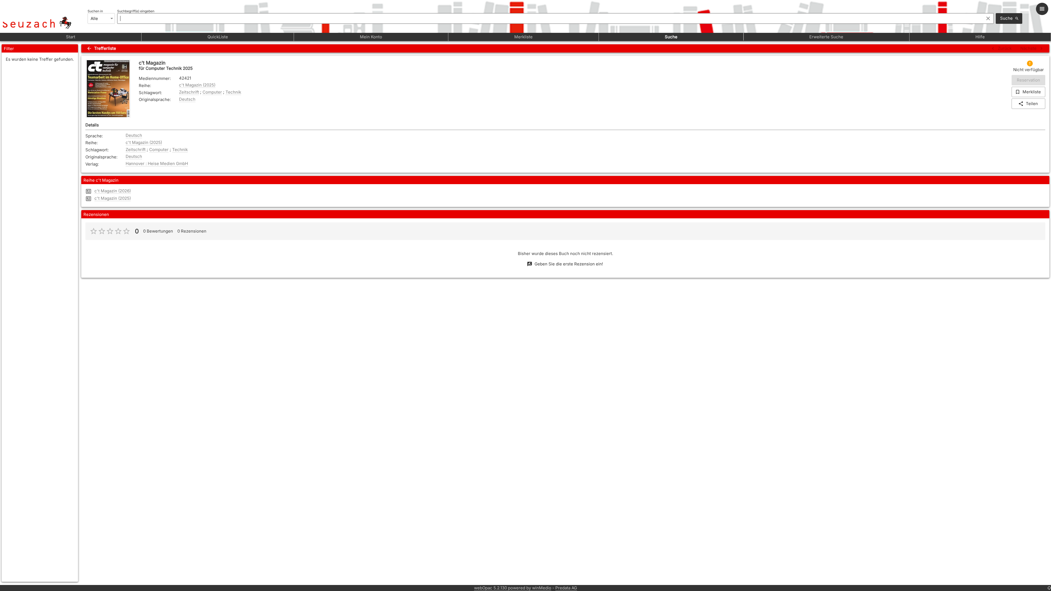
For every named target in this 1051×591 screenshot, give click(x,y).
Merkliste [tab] (523, 36)
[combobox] (549, 18)
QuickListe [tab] (217, 36)
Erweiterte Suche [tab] (826, 36)
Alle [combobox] (94, 18)
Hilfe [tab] (980, 36)
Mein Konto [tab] (371, 36)
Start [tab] (70, 36)
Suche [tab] (671, 36)
